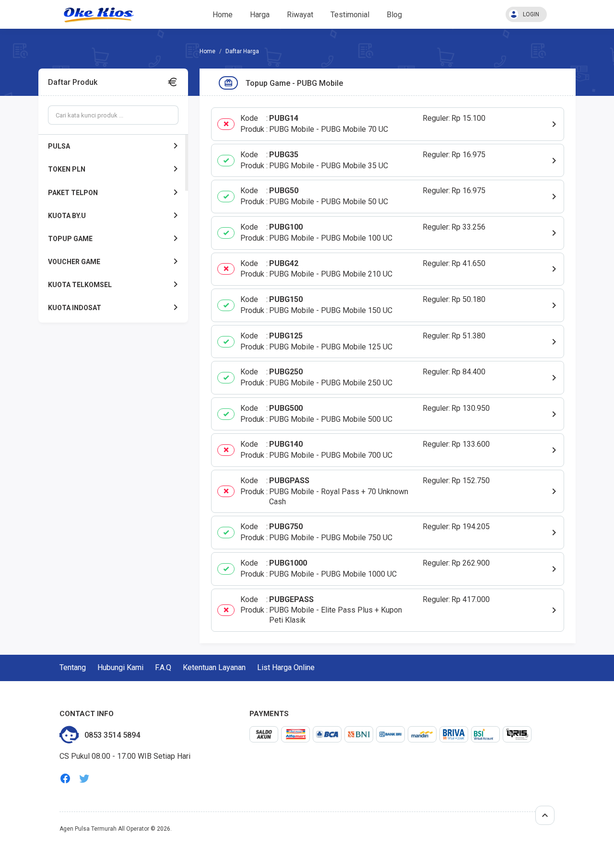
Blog (394, 14)
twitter (84, 779)
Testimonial (350, 14)
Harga (260, 14)
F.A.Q (163, 667)
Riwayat (300, 14)
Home (223, 14)
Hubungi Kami (120, 667)
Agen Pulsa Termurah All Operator (104, 828)
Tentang (72, 667)
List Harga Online (286, 667)
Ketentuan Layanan (214, 667)
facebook (65, 779)
